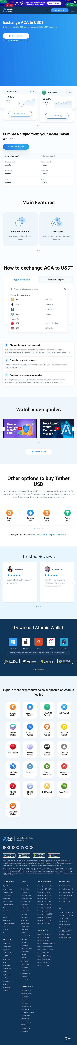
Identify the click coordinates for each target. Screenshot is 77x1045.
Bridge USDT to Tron (43, 962)
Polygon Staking (25, 1000)
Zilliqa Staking (25, 1018)
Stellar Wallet (25, 951)
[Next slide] (73, 583)
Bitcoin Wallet (25, 886)
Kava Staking (24, 997)
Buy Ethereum (7, 946)
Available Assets (26, 990)
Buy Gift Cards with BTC (66, 886)
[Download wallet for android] (12, 661)
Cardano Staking (26, 1022)
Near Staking (24, 1003)
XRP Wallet (24, 917)
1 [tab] (38, 126)
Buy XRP (5, 956)
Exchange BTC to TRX (44, 908)
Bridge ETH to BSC (43, 940)
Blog (4, 914)
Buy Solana (6, 981)
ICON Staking (24, 1025)
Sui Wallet (24, 976)
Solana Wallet (25, 892)
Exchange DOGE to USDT (44, 917)
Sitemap (5, 929)
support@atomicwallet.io (24, 838)
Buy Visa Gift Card (64, 901)
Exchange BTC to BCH (44, 920)
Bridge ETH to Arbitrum (44, 934)
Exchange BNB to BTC (44, 898)
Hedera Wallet (25, 945)
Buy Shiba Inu (7, 975)
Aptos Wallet (24, 961)
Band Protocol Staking (27, 1012)
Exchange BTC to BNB (44, 904)
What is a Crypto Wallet (66, 912)
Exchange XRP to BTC (44, 895)
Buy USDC (6, 971)
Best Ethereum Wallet (65, 931)
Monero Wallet (25, 889)
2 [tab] (40, 126)
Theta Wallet (24, 908)
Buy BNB (5, 962)
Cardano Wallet (25, 901)
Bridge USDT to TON (43, 959)
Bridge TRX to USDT (43, 965)
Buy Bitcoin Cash (8, 953)
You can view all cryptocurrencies (48, 535)
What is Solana (63, 918)
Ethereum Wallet (26, 895)
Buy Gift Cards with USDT (66, 892)
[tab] (36, 606)
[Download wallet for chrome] (65, 661)
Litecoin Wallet (25, 923)
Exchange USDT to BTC (44, 889)
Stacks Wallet (25, 980)
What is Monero (63, 921)
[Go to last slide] (4, 583)
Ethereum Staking (26, 993)
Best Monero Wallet (65, 937)
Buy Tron (5, 978)
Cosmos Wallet (25, 973)
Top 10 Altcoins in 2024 (66, 915)
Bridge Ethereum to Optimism (46, 943)
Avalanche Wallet (26, 936)
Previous (3, 106)
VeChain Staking (26, 1015)
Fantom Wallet (25, 920)
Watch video (17, 36)
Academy (6, 917)
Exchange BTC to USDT (44, 901)
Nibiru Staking (25, 1031)
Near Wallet (24, 914)
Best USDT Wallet (64, 934)
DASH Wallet (24, 970)
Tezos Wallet (25, 929)
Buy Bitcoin (6, 943)
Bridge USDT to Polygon (44, 956)
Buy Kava (5, 984)
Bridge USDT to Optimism (45, 950)
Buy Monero (6, 959)
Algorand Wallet (25, 904)
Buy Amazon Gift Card (65, 895)
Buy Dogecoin (7, 968)
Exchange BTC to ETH (44, 886)
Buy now (18, 114)
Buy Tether (6, 950)
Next (73, 106)
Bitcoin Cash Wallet (26, 948)
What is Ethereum (64, 924)
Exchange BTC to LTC (43, 911)
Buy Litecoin (6, 965)
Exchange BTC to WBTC (44, 914)
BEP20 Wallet (25, 958)
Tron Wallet (24, 942)
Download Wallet (16, 147)
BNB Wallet (24, 939)
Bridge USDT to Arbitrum (44, 946)
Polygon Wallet (25, 926)
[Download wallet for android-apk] (47, 661)
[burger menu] (72, 10)
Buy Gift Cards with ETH (66, 889)
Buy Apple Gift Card (64, 898)
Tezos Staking (25, 1009)
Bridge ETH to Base (43, 937)
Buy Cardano (6, 987)
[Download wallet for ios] (29, 661)
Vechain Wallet (25, 964)
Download (59, 10)
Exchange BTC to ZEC (44, 923)
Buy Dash (5, 990)
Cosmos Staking (26, 1006)
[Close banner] (75, 2)
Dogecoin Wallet (25, 911)
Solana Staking (25, 1028)
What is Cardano (64, 928)
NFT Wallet (24, 933)
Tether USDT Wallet (27, 898)
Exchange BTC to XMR (44, 892)
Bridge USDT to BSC (43, 953)
